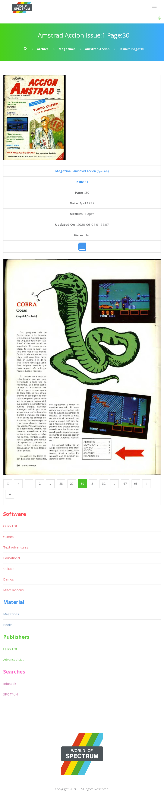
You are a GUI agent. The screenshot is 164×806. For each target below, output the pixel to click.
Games (8, 536)
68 (136, 484)
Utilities (8, 568)
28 (61, 484)
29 (71, 484)
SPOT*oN (10, 694)
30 (82, 484)
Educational (11, 558)
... (50, 484)
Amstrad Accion (97, 49)
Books (7, 625)
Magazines (67, 49)
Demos (8, 579)
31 (93, 484)
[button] (159, 18)
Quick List (10, 526)
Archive (42, 49)
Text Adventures (15, 547)
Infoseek (9, 683)
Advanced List (13, 659)
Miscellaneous (13, 590)
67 (125, 484)
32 (103, 484)
